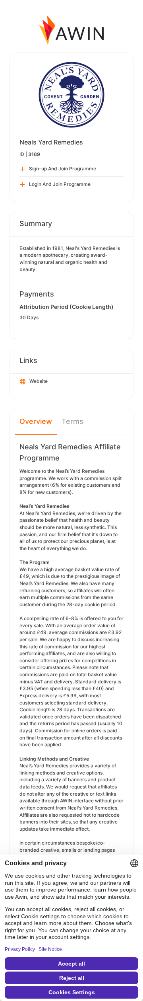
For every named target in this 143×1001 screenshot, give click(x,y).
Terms (72, 421)
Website (38, 381)
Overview (35, 421)
